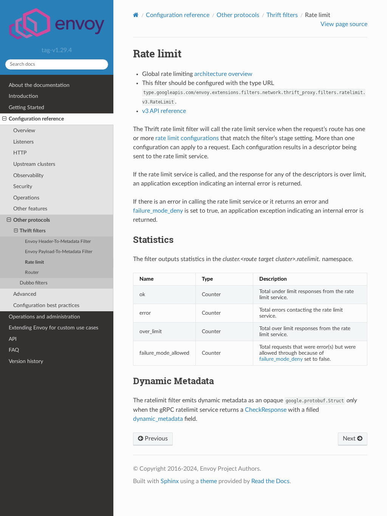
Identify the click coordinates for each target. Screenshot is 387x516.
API (13, 339)
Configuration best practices (46, 305)
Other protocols (31, 220)
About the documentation (39, 85)
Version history (26, 361)
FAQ (14, 350)
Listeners (23, 142)
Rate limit (34, 262)
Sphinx (170, 481)
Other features (30, 209)
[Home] (136, 15)
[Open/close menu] (4, 119)
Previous (155, 439)
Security (22, 186)
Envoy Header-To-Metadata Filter (58, 241)
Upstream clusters (34, 164)
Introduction (23, 96)
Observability (28, 175)
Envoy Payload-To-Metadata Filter (58, 252)
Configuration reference (36, 119)
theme (208, 481)
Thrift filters (33, 231)
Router (32, 272)
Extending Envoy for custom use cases (53, 328)
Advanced (24, 294)
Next (350, 439)
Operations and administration (44, 317)
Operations (26, 198)
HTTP (19, 153)
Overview (24, 130)
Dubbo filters (34, 283)
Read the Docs (270, 481)
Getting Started (26, 107)
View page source (343, 24)
